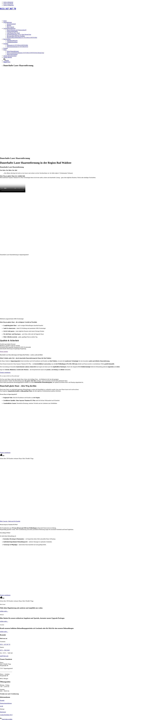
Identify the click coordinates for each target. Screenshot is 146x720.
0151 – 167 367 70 (5, 644)
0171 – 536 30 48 (4, 650)
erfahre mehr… (4, 611)
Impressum (3, 712)
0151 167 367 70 (8, 8)
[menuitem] (74, 21)
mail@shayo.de (4, 656)
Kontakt (2, 700)
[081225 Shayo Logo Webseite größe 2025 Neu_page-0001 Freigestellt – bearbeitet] (12, 18)
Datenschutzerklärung (6, 703)
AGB (1, 706)
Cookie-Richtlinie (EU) (6, 715)
